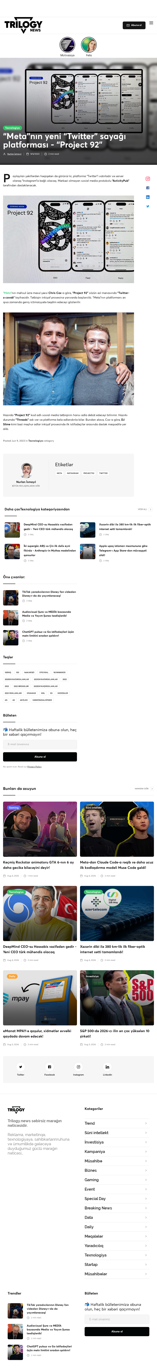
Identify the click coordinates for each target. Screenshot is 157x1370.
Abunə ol (136, 25)
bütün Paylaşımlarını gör (26, 486)
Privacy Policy (34, 767)
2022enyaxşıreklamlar (46, 686)
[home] (24, 25)
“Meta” (7, 293)
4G (6, 700)
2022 (65, 679)
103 (17, 672)
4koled (24, 700)
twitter (103, 473)
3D (51, 693)
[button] (151, 23)
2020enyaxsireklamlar (17, 679)
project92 (88, 473)
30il (43, 693)
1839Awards (59, 672)
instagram (72, 473)
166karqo (29, 672)
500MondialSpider (42, 700)
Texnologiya (12, 128)
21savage (31, 693)
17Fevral (43, 672)
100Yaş (8, 672)
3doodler (62, 693)
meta (59, 473)
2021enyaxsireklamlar (46, 679)
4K (13, 700)
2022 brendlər (21, 686)
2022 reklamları (13, 693)
